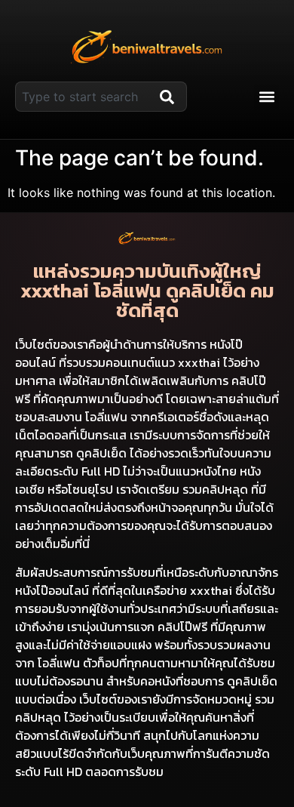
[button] (266, 97)
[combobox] (84, 97)
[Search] (170, 97)
